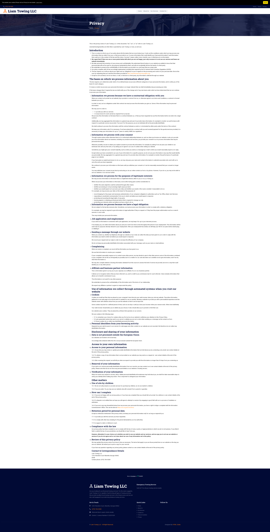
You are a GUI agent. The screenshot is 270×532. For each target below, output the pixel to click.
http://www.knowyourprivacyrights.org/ (138, 73)
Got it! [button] (265, 2)
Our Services (154, 11)
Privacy (265, 6)
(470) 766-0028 (9, 6)
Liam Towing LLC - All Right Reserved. (102, 524)
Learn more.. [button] (39, 2)
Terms (259, 6)
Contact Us (163, 11)
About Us (146, 11)
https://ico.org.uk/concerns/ (125, 407)
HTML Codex (177, 524)
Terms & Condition (142, 515)
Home (254, 6)
